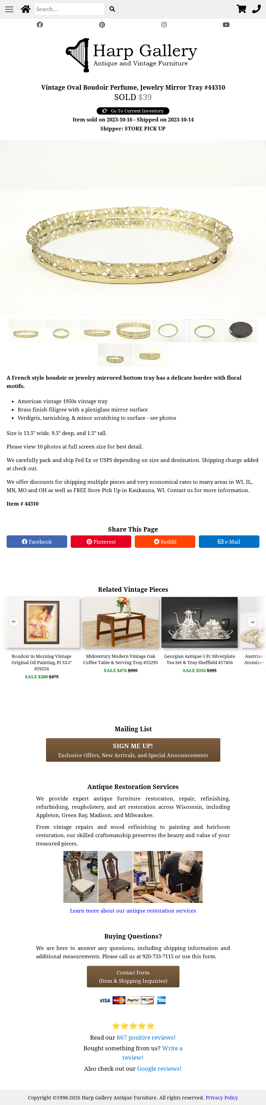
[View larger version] (133, 228)
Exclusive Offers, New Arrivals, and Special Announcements (133, 750)
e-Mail (231, 541)
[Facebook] (40, 24)
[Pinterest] (102, 24)
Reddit (168, 541)
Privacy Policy (222, 1097)
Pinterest (104, 541)
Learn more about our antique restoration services (133, 910)
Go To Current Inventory (137, 111)
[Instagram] (164, 24)
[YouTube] (226, 24)
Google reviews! (159, 1068)
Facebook (39, 541)
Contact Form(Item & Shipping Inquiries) (133, 976)
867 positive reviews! (146, 1037)
